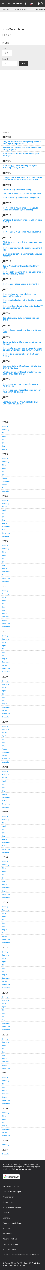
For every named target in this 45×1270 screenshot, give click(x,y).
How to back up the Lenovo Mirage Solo (21, 197)
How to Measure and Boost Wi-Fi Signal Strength (21, 154)
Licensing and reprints (12, 1244)
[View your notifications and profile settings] (25, 3)
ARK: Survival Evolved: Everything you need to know (22, 243)
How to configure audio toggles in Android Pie (22, 249)
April (4, 436)
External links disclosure (12, 1223)
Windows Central (10, 1249)
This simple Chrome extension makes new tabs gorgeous (22, 148)
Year (4, 48)
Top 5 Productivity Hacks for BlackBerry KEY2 (21, 267)
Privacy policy (8, 1197)
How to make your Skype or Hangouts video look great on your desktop (20, 209)
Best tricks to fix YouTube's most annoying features (22, 255)
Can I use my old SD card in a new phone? (22, 193)
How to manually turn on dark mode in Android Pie (20, 385)
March (4, 433)
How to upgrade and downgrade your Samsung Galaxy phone (20, 166)
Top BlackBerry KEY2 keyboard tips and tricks (21, 319)
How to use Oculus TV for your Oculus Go (22, 231)
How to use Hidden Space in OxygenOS (21, 284)
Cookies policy (8, 1202)
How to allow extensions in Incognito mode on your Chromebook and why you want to (22, 349)
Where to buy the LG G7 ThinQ (17, 189)
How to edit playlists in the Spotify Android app (22, 301)
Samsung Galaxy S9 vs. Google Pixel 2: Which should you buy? (20, 403)
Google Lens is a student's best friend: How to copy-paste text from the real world (22, 178)
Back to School (21, 9)
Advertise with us (10, 1239)
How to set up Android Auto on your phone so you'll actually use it (23, 273)
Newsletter (7, 1233)
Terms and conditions (11, 1186)
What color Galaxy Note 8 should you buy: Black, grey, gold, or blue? (22, 373)
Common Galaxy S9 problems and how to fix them (22, 343)
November (6, 488)
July (3, 446)
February (5, 430)
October (5, 485)
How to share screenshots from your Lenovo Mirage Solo (20, 295)
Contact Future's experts (12, 1191)
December (6, 491)
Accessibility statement (12, 1207)
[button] (42, 3)
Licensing (6, 1218)
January (5, 426)
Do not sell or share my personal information (21, 1254)
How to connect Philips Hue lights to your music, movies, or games (22, 391)
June (3, 443)
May (3, 439)
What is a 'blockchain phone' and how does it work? (22, 221)
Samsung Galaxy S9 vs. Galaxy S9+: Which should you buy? (22, 367)
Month (5, 59)
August (4, 449)
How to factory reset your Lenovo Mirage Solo (22, 331)
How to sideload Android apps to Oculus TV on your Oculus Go (23, 307)
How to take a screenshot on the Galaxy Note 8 (21, 355)
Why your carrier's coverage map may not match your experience (22, 142)
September (6, 481)
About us (6, 1228)
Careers (6, 1212)
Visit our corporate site (21, 1169)
